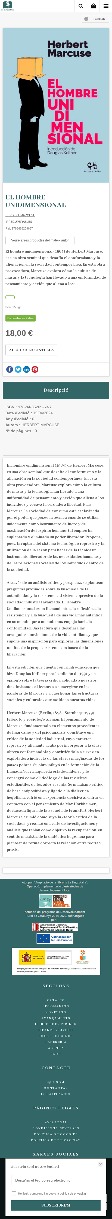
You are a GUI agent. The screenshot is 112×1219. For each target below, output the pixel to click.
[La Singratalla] (7, 6)
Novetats (55, 1012)
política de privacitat (73, 1193)
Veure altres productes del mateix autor (40, 240)
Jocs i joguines (56, 1036)
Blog (56, 1054)
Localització (56, 1094)
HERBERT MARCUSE (20, 215)
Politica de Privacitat (56, 1140)
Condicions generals (56, 1128)
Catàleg (56, 1000)
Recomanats (56, 1006)
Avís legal (56, 1122)
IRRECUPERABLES (18, 221)
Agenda (56, 1048)
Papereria (56, 1042)
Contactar (56, 1088)
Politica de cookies (56, 1134)
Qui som (56, 1082)
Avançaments (55, 1018)
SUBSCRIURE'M (55, 1205)
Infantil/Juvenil (56, 1030)
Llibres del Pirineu (56, 1024)
